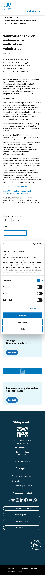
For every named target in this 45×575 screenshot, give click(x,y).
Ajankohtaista (19, 17)
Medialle (18, 481)
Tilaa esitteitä (21, 527)
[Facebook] (26, 500)
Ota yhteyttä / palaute (21, 508)
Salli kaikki (22, 315)
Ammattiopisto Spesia (23, 486)
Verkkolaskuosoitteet (23, 476)
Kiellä (23, 329)
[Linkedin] (21, 500)
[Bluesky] (13, 500)
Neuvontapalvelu (21, 515)
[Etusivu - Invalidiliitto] (7, 6)
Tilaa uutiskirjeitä (21, 521)
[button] (5, 220)
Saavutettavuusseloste (29, 569)
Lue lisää (12, 352)
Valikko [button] (32, 11)
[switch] (40, 287)
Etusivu (9, 17)
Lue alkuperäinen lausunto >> (15, 186)
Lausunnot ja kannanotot (15, 233)
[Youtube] (30, 500)
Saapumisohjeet (24, 447)
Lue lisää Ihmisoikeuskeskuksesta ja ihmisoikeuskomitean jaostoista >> (17, 192)
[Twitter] (8, 500)
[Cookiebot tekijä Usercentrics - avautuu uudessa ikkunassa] (33, 244)
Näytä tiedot (34, 308)
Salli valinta (22, 322)
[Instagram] (17, 500)
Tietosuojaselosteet (14, 571)
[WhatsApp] (35, 500)
